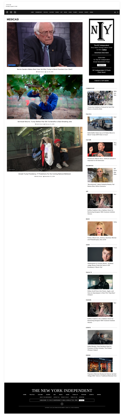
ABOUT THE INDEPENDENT (46, 397)
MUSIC (65, 12)
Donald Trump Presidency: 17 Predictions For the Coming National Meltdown (45, 174)
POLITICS (46, 12)
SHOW (70, 12)
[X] (15, 12)
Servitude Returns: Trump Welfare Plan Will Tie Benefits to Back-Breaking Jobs (45, 121)
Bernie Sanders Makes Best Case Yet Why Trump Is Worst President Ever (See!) (44, 69)
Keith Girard (41, 71)
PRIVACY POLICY (65, 397)
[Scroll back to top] (62, 404)
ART (61, 12)
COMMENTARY (38, 12)
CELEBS (57, 12)
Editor (104, 50)
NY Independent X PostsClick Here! (102, 71)
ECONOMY (10, 117)
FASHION (81, 12)
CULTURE (51, 12)
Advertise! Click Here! (101, 52)
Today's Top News (101, 80)
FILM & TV (75, 394)
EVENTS (86, 12)
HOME (32, 12)
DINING (91, 12)
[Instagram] (11, 12)
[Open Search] (117, 12)
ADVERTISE (81, 397)
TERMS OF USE (74, 397)
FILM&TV (75, 12)
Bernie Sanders (11, 65)
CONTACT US (56, 397)
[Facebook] (7, 12)
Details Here (81, 400)
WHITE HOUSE (11, 169)
